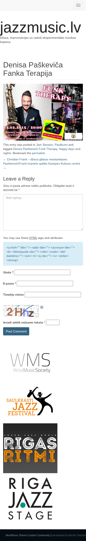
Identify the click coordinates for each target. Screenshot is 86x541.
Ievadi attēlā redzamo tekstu (23, 322)
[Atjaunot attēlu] (42, 307)
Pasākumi (61, 144)
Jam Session (44, 144)
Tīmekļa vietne (13, 294)
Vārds (8, 272)
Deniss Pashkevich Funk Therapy (35, 149)
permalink (38, 153)
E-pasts (9, 283)
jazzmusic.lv (40, 27)
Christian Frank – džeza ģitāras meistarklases (35, 159)
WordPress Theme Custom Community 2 (29, 535)
